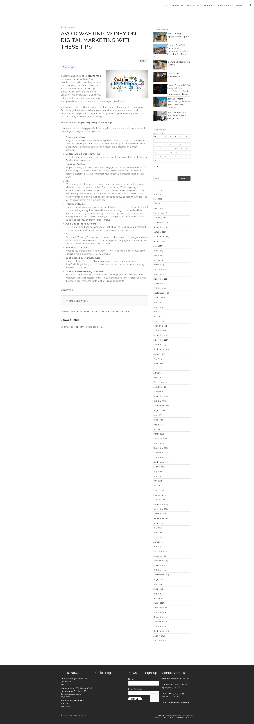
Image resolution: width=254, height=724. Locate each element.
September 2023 (161, 349)
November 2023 (160, 340)
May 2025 (157, 255)
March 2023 (158, 377)
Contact (240, 5)
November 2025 (160, 227)
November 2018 (160, 622)
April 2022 (158, 429)
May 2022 (157, 424)
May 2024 (157, 312)
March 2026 (158, 208)
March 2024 (158, 321)
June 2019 (158, 589)
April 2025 (158, 260)
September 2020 (161, 518)
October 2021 (159, 457)
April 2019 (158, 598)
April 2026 (158, 204)
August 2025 (159, 241)
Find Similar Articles (77, 300)
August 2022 (159, 410)
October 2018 (159, 626)
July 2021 (157, 471)
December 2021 (160, 448)
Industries (209, 5)
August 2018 (159, 636)
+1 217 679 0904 (176, 693)
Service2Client (85, 311)
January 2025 (159, 274)
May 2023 (157, 368)
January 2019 (159, 612)
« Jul (155, 166)
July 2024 (157, 302)
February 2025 (160, 269)
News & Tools (224, 5)
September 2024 (161, 293)
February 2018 (160, 640)
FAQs (157, 717)
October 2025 (159, 232)
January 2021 (159, 499)
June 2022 (158, 420)
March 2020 (158, 546)
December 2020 (160, 504)
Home (166, 5)
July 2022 (157, 415)
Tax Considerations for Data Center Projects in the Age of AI (177, 115)
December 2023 (160, 335)
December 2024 (160, 279)
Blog (96, 311)
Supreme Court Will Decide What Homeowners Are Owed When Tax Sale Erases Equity (171, 51)
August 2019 (159, 579)
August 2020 (159, 523)
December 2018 (160, 617)
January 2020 (159, 556)
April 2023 (158, 373)
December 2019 (160, 561)
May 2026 (157, 199)
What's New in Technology (120, 311)
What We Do (193, 5)
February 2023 (160, 382)
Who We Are (178, 5)
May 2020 (157, 537)
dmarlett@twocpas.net (178, 702)
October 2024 (159, 288)
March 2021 (158, 490)
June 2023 (158, 363)
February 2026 (160, 213)
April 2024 (158, 316)
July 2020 (157, 528)
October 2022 (159, 401)
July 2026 (157, 194)
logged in (78, 327)
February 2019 (160, 608)
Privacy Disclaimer (176, 717)
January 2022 (159, 443)
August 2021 (159, 467)
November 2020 (160, 509)
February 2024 (160, 326)
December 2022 (160, 391)
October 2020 (159, 514)
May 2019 (157, 593)
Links (164, 717)
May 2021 (157, 481)
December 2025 (160, 222)
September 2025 (161, 236)
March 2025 (158, 265)
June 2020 (158, 532)
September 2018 (161, 631)
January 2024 (159, 330)
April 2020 (158, 542)
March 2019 (158, 603)
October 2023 (159, 344)
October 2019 (159, 570)
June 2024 (158, 307)
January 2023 (159, 387)
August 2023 (159, 354)
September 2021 (161, 462)
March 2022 (158, 434)
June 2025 (158, 251)
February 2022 (160, 438)
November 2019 (160, 565)
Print (143, 61)
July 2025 (157, 246)
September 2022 (161, 405)
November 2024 (160, 283)
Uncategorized (104, 311)
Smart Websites (164, 715)
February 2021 (159, 495)
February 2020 (160, 551)
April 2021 (157, 485)
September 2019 (161, 575)
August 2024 (159, 298)
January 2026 (159, 218)
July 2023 (157, 359)
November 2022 (160, 396)
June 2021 (158, 476)
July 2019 (157, 584)
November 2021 (160, 452)
